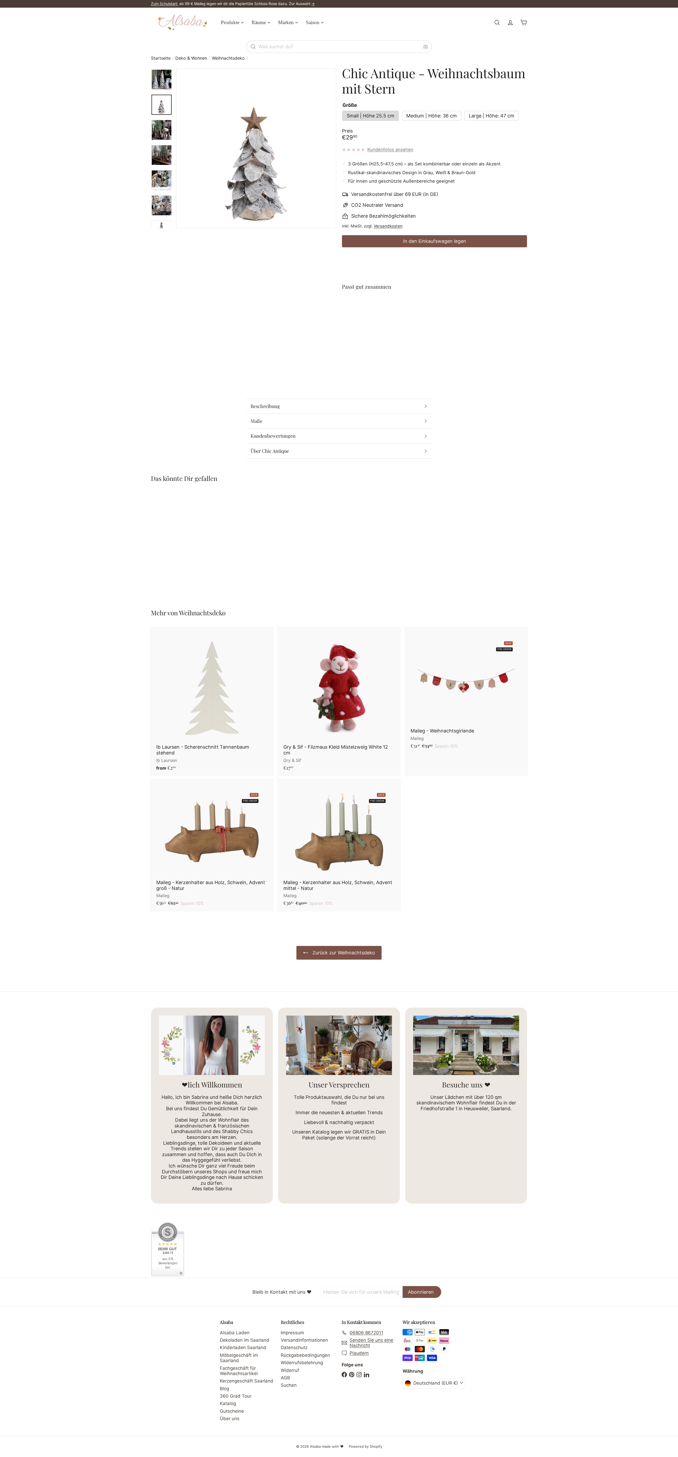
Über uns (229, 1418)
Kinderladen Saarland (243, 1347)
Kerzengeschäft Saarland (246, 1381)
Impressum (292, 1332)
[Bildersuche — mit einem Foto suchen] (426, 47)
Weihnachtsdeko (228, 58)
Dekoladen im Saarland (244, 1340)
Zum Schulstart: (164, 3)
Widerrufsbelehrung (302, 1362)
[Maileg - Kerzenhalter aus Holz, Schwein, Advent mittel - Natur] (339, 845)
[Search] (253, 46)
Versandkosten (388, 226)
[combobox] (339, 46)
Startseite (161, 58)
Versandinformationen (304, 1340)
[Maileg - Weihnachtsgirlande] (466, 690)
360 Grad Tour (235, 1396)
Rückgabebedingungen (305, 1355)
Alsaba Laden (234, 1332)
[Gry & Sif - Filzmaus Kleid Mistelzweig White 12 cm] (339, 701)
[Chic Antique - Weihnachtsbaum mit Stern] (434, 314)
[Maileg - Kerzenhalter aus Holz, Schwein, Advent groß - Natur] (212, 845)
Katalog (228, 1403)
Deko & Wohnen (191, 58)
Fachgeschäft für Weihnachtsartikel (239, 1371)
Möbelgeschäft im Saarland (239, 1358)
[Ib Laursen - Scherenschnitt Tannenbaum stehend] (212, 701)
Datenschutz (294, 1347)
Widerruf (290, 1370)
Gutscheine (232, 1411)
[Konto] (510, 22)
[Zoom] (256, 148)
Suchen (289, 1385)
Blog (224, 1388)
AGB (285, 1377)
